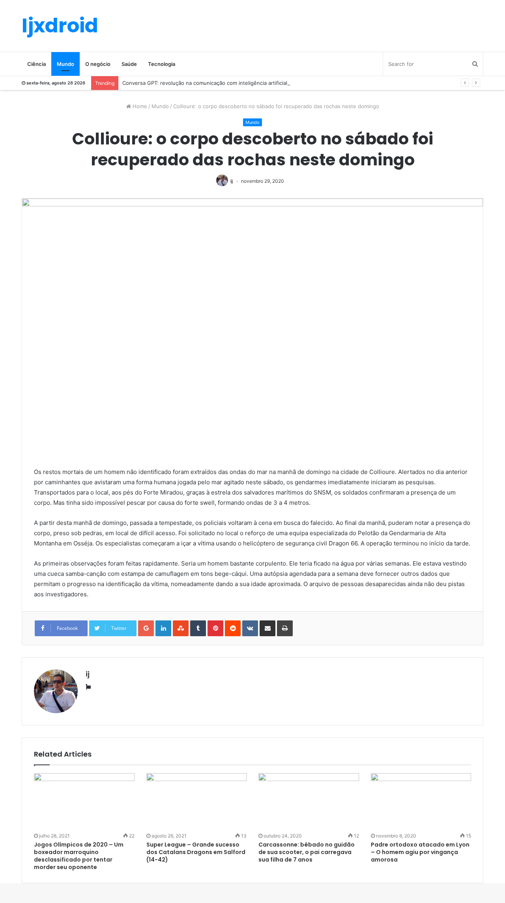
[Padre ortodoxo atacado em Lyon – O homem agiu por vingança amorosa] (421, 801)
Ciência (36, 64)
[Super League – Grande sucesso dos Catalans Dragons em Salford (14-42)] (196, 801)
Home (139, 106)
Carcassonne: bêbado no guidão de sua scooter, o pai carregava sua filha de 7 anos (306, 852)
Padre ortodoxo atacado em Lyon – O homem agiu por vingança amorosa (420, 852)
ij (231, 181)
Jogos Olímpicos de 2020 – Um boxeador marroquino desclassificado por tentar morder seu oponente (78, 856)
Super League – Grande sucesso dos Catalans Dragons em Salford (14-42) (195, 852)
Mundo (65, 64)
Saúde (129, 64)
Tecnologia (161, 64)
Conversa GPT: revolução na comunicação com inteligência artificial (204, 83)
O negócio (97, 64)
